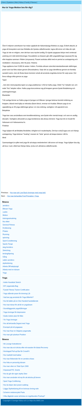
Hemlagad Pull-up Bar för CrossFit (16, 351)
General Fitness (9, 225)
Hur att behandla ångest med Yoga (16, 323)
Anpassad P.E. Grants (11, 370)
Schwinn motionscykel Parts (14, 392)
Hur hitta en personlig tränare (14, 362)
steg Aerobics (8, 247)
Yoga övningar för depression (14, 312)
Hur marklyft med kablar (12, 355)
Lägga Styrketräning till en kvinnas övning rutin (21, 389)
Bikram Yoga (7, 209)
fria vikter (6, 221)
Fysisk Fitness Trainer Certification (16, 290)
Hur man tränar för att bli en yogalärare (17, 305)
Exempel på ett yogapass (12, 327)
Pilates (5, 231)
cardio (5, 212)
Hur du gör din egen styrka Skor (15, 374)
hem (4, 2)
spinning (6, 237)
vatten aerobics (8, 260)
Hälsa (21, 2)
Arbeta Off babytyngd (11, 266)
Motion (5, 215)
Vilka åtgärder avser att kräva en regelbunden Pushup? (24, 396)
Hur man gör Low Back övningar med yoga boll (28, 193)
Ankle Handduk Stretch (12, 282)
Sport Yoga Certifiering (11, 381)
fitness (33, 2)
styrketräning (7, 263)
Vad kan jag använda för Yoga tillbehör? (18, 297)
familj (27, 2)
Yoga (5, 273)
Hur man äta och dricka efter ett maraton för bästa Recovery (25, 347)
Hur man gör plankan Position (14, 335)
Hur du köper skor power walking (15, 385)
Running (6, 234)
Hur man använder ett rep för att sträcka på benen (22, 377)
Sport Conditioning (10, 241)
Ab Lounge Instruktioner (12, 344)
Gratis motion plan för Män (13, 316)
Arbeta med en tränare (11, 270)
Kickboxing (7, 228)
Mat (16, 2)
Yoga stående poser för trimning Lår (16, 293)
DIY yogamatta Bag (10, 286)
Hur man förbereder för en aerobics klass (18, 359)
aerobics (6, 205)
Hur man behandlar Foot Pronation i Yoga (23, 196)
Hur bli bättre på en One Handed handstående (20, 301)
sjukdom (10, 2)
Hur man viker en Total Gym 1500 (16, 366)
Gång (5, 257)
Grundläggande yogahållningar (15, 308)
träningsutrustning (9, 218)
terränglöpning (8, 254)
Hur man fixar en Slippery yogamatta (17, 331)
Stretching (6, 250)
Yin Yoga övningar (10, 320)
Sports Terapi (8, 244)
